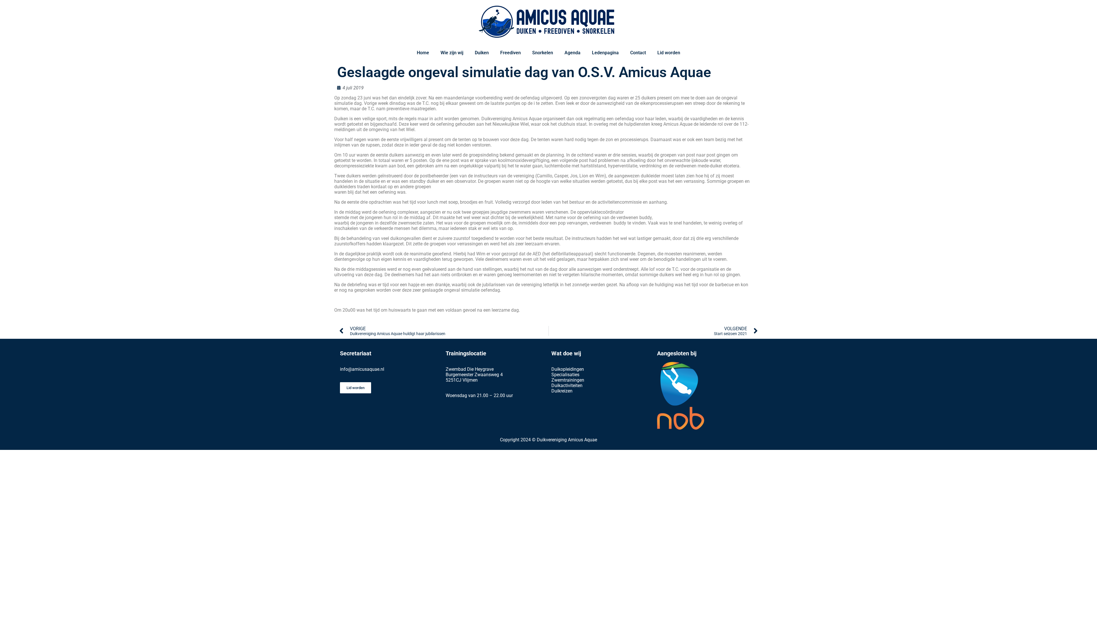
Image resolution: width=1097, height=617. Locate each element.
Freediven (510, 52)
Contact (638, 52)
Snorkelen (542, 52)
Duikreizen (561, 391)
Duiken (482, 52)
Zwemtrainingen (567, 380)
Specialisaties (565, 374)
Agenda (572, 52)
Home (423, 52)
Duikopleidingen (567, 369)
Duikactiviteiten (566, 385)
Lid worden (668, 52)
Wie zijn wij (452, 52)
